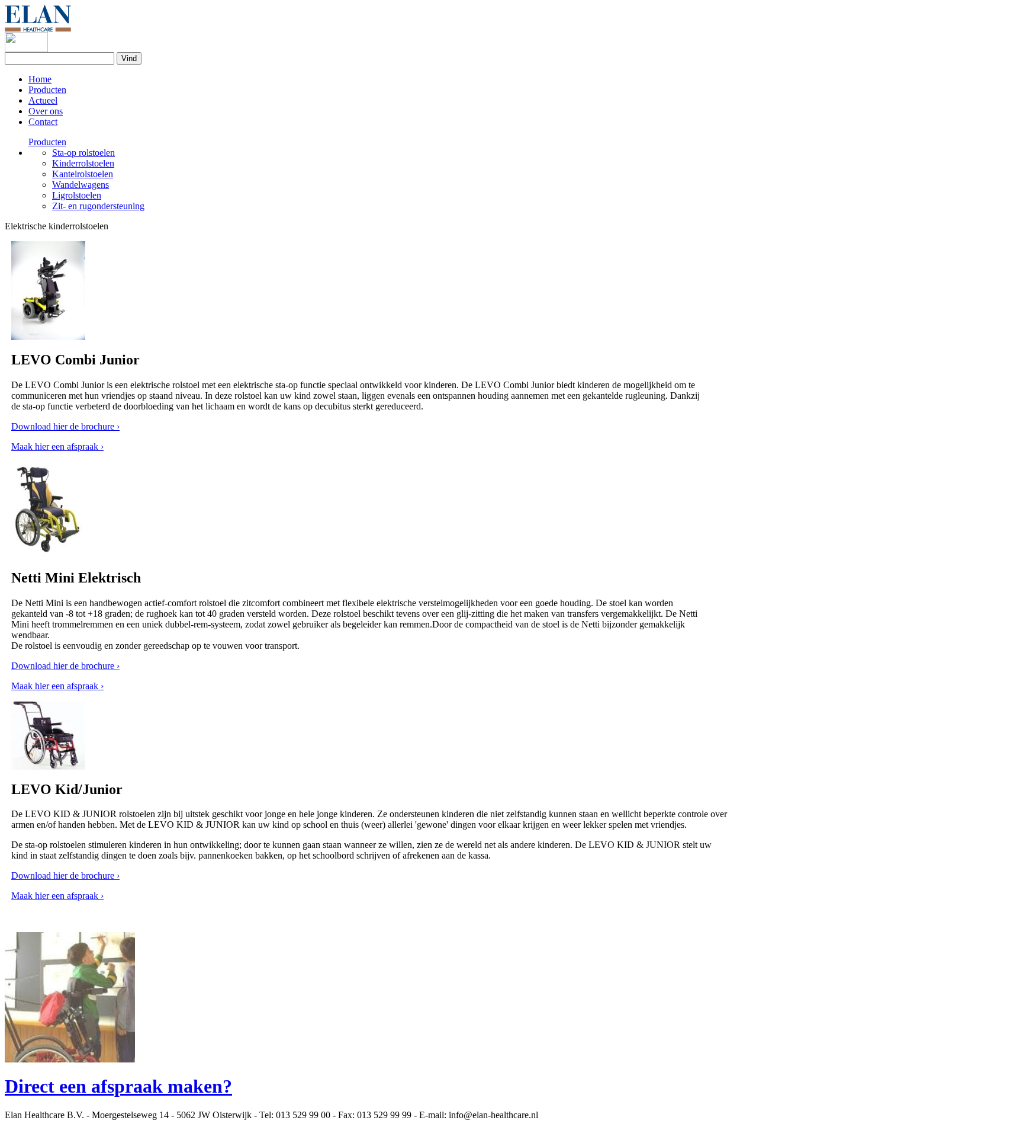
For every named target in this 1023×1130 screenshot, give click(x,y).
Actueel (42, 100)
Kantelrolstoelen (82, 174)
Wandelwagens (80, 185)
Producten (47, 90)
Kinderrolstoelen (83, 163)
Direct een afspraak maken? (118, 1086)
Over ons (45, 111)
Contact (42, 122)
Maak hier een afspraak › (57, 446)
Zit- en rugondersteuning (98, 206)
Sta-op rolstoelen (83, 153)
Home (40, 79)
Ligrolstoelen (76, 195)
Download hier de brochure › (65, 426)
